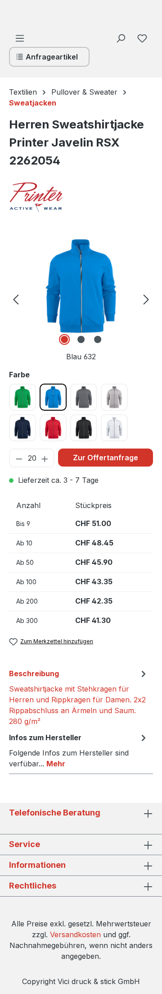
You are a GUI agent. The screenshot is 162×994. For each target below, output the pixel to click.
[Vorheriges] (15, 298)
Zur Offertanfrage (105, 457)
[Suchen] (120, 38)
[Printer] (54, 197)
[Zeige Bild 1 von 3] (64, 339)
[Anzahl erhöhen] (45, 458)
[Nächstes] (146, 298)
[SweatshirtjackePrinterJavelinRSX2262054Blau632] (81, 286)
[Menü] (20, 38)
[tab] (78, 697)
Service (24, 844)
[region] (81, 298)
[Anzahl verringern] (18, 458)
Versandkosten (75, 934)
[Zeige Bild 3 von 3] (97, 339)
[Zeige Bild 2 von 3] (81, 339)
